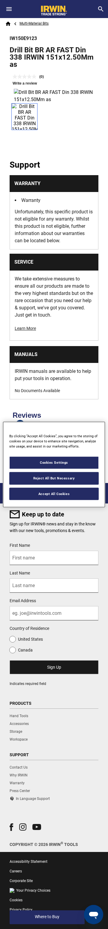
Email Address (23, 600)
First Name (20, 545)
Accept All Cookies (54, 493)
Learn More (25, 328)
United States (30, 639)
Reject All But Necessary (54, 478)
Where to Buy (47, 916)
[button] (11, 827)
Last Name (20, 573)
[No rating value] (26, 76)
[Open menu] (9, 9)
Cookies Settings (54, 462)
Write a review (25, 83)
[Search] (101, 9)
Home (8, 24)
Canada (25, 650)
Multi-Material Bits (34, 23)
